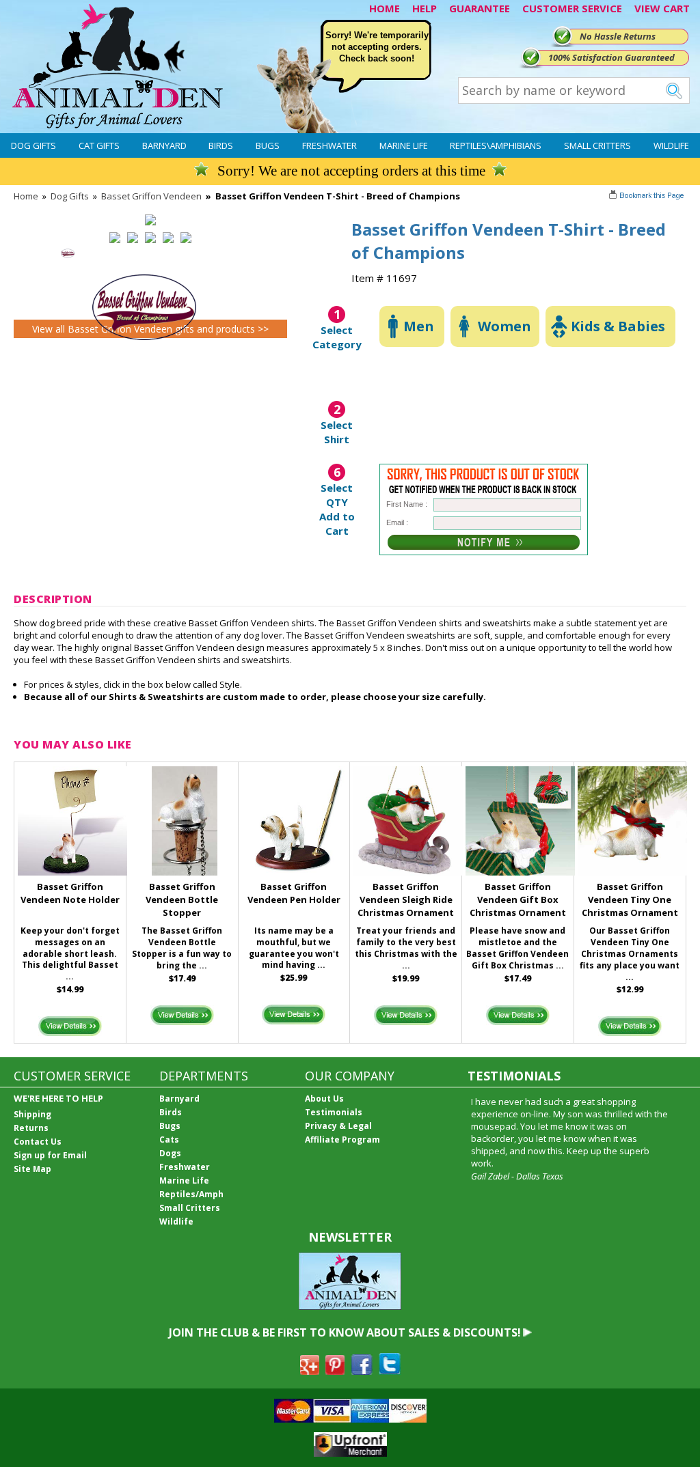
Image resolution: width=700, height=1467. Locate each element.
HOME (384, 8)
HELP (424, 8)
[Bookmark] (647, 197)
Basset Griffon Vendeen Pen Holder (293, 893)
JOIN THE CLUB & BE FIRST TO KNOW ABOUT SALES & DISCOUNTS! (345, 1332)
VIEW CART (662, 8)
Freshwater (329, 145)
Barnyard (164, 145)
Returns (31, 1128)
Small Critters (597, 145)
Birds (220, 145)
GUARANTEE (479, 8)
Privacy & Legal (338, 1126)
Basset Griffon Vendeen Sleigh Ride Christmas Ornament (406, 899)
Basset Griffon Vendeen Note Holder (70, 893)
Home (26, 196)
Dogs (170, 1153)
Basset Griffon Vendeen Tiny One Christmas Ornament (630, 899)
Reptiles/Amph (191, 1194)
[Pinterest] (335, 1370)
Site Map (32, 1169)
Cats (169, 1139)
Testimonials (333, 1112)
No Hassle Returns (618, 36)
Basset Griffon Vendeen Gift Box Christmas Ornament (518, 899)
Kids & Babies (618, 326)
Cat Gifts (99, 145)
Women (504, 326)
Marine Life (403, 145)
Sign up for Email (50, 1155)
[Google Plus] (309, 1370)
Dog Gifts (33, 145)
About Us (324, 1098)
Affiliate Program (342, 1139)
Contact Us (38, 1141)
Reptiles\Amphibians (495, 145)
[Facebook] (362, 1370)
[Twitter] (390, 1370)
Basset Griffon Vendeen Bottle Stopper (182, 899)
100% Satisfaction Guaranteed (611, 57)
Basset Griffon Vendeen (151, 196)
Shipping (32, 1114)
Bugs (268, 145)
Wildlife (671, 145)
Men (418, 326)
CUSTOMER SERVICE (572, 8)
